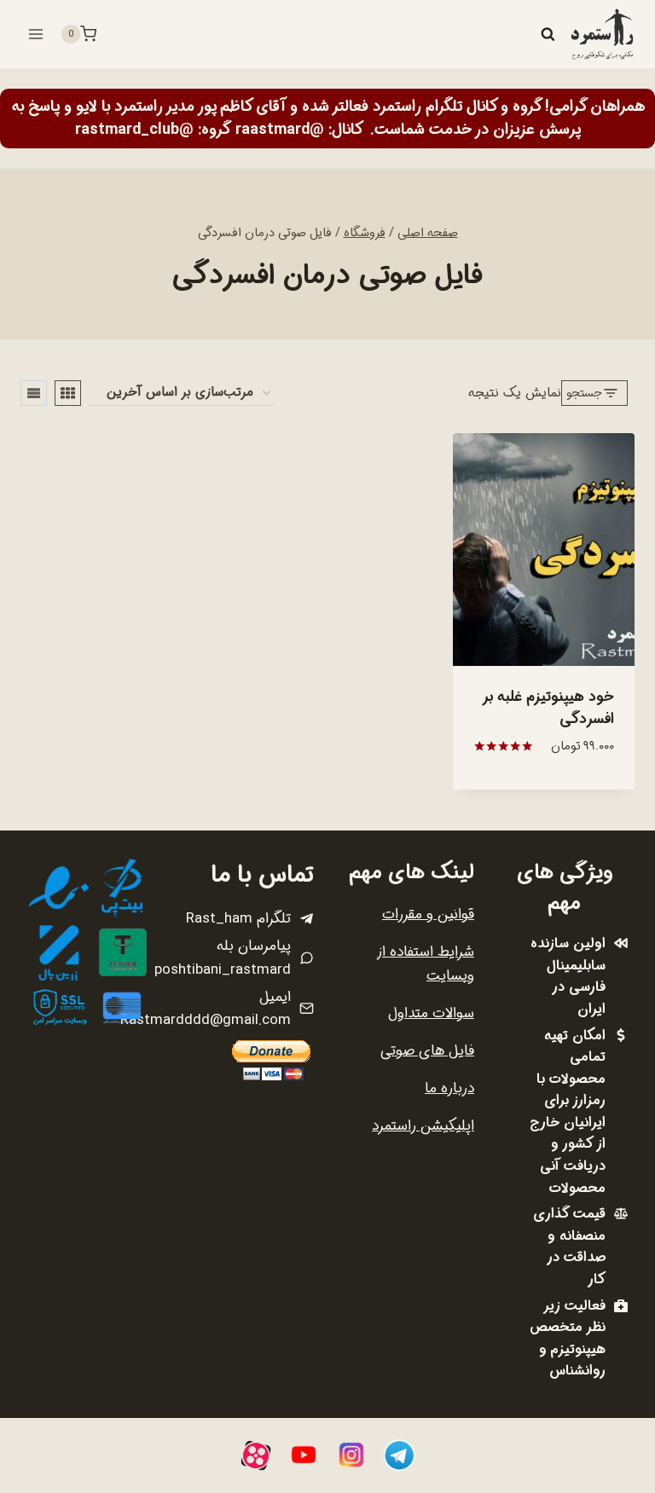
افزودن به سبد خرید (543, 788)
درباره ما (449, 1088)
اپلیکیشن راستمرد (423, 1125)
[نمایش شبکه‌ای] (68, 393)
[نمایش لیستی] (33, 393)
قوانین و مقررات (428, 914)
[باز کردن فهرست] (36, 33)
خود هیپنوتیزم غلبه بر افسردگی (548, 708)
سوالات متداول (431, 1013)
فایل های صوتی (427, 1050)
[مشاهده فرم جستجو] (547, 34)
